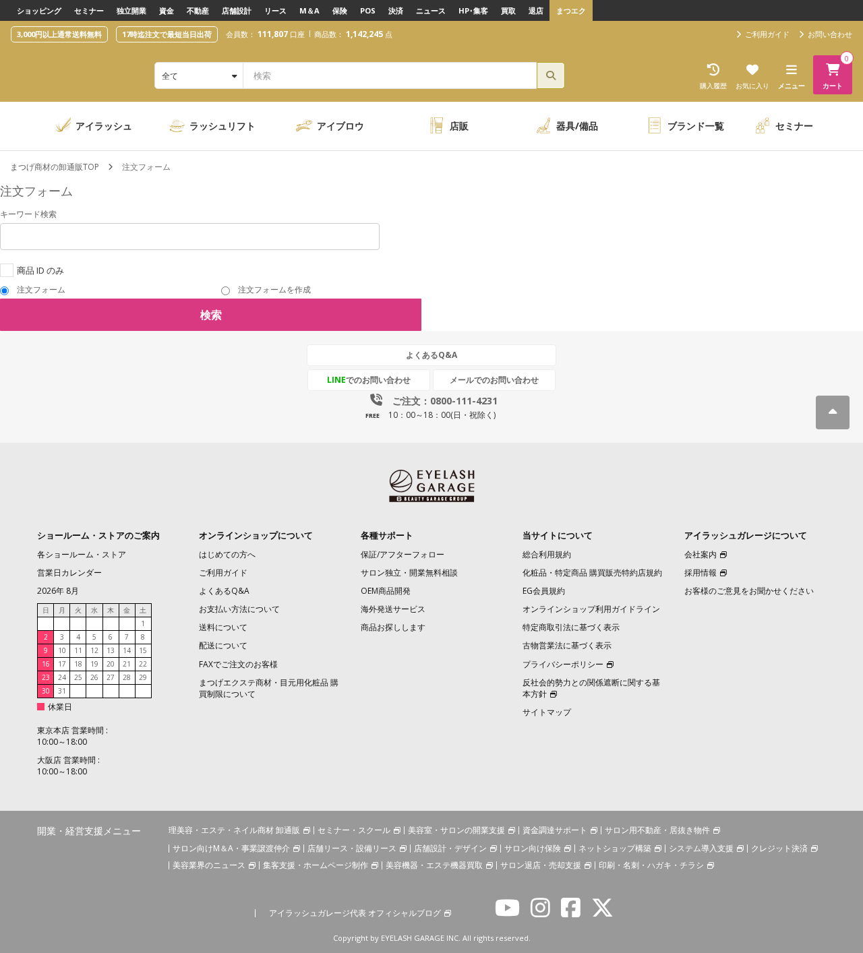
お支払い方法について (239, 609)
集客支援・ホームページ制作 (315, 865)
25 (78, 677)
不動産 (198, 10)
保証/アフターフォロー (402, 554)
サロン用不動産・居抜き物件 (657, 830)
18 (78, 664)
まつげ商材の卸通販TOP (54, 167)
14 (127, 650)
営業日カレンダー (69, 572)
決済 (395, 10)
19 (94, 664)
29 (143, 677)
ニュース (431, 10)
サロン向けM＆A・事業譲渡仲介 (231, 848)
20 (111, 664)
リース (275, 10)
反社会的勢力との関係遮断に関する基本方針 (591, 688)
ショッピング (39, 10)
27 (111, 677)
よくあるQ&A (431, 355)
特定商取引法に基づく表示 (571, 627)
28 (127, 677)
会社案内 (700, 554)
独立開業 (131, 10)
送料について (223, 627)
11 (78, 650)
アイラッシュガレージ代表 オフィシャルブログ (355, 913)
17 (62, 664)
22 (143, 664)
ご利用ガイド (223, 572)
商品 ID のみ (40, 270)
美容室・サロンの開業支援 (456, 830)
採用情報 (700, 572)
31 (62, 691)
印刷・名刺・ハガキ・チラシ (651, 865)
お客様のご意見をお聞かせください (749, 590)
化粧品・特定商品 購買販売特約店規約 (592, 572)
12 (94, 650)
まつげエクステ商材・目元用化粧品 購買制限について (268, 688)
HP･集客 (473, 10)
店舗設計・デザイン (450, 848)
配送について (223, 645)
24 (62, 677)
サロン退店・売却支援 (540, 865)
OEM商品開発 (386, 590)
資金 (166, 10)
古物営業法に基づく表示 (567, 645)
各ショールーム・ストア (81, 554)
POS (368, 10)
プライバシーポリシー (563, 664)
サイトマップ (547, 712)
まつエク (571, 10)
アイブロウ (340, 125)
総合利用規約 (547, 554)
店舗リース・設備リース (351, 848)
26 (94, 677)
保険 (339, 10)
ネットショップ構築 (614, 848)
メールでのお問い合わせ (494, 380)
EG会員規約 (544, 590)
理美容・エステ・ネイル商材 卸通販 (234, 830)
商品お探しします (393, 627)
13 (111, 650)
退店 (536, 10)
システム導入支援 (701, 848)
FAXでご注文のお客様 (238, 664)
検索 (211, 314)
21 (127, 664)
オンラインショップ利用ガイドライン (591, 609)
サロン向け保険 (532, 848)
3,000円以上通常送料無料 (59, 34)
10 (62, 650)
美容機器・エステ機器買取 (434, 865)
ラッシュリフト (222, 125)
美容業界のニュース (209, 865)
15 (143, 650)
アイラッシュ (104, 125)
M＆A (309, 10)
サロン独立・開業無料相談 (409, 572)
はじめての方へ (227, 554)
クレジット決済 (779, 848)
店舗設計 (236, 10)
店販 (459, 125)
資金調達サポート (555, 830)
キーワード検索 (29, 214)
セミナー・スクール (354, 830)
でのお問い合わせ (369, 380)
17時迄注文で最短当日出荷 (167, 34)
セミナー (89, 10)
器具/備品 (577, 125)
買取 (508, 10)
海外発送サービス (393, 609)
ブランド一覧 (695, 125)
